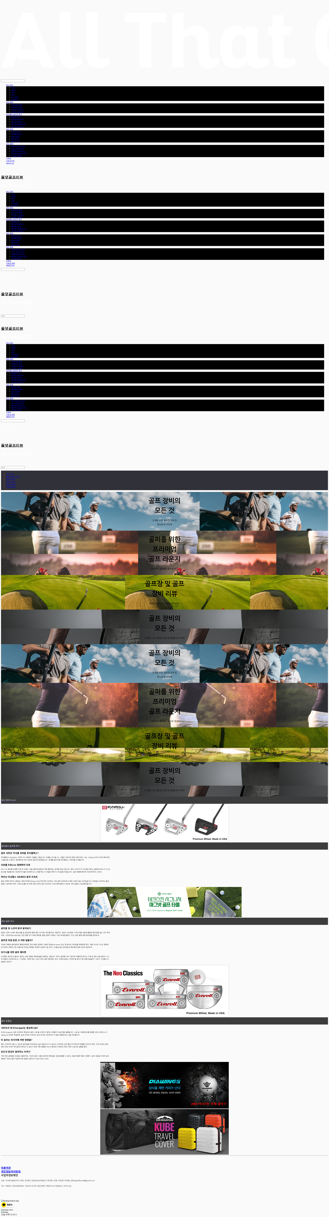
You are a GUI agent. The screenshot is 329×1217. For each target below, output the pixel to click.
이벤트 (8, 158)
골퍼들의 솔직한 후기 (14, 114)
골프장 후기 (15, 117)
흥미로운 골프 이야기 (19, 153)
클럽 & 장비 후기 (17, 119)
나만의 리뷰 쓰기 (17, 126)
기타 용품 (14, 97)
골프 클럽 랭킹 (16, 104)
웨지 (13, 92)
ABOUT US (10, 163)
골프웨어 (14, 99)
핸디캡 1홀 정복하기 (18, 124)
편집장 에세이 (16, 156)
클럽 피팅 (14, 139)
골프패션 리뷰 (16, 121)
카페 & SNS (10, 161)
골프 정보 (9, 129)
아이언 (13, 90)
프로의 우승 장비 (17, 109)
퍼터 (13, 95)
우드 (13, 87)
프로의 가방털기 (17, 112)
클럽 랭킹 (9, 102)
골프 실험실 (15, 136)
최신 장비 (9, 85)
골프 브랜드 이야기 (18, 146)
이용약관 (6, 1168)
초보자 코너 (15, 131)
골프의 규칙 (15, 141)
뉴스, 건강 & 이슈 (17, 148)
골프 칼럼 (9, 143)
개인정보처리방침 (11, 1171)
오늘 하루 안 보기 (9, 1214)
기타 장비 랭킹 (16, 107)
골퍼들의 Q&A (16, 134)
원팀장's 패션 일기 (18, 151)
